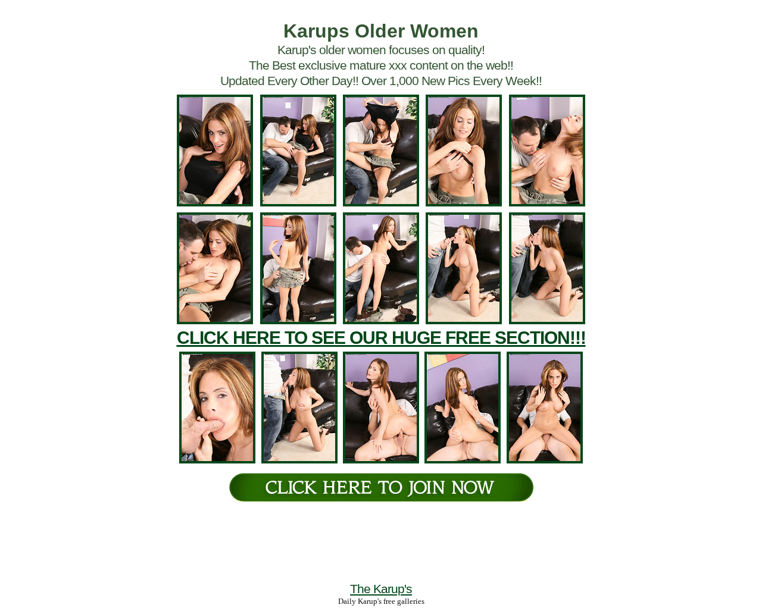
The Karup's (381, 589)
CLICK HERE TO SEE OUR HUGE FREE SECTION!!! (381, 337)
